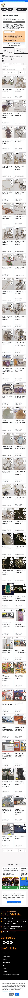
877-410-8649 (7, 18)
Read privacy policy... (7, 991)
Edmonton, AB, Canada (12, 19)
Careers (5, 971)
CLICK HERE (14, 37)
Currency (19, 19)
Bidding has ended (6, 97)
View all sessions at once (14, 45)
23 (20, 72)
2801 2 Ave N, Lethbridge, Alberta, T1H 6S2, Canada (14, 928)
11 (11, 72)
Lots (7, 875)
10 (8, 72)
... (6, 72)
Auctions (5, 959)
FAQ (4, 965)
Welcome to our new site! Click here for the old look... (14, 1)
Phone (4, 18)
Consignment (6, 962)
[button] (26, 4)
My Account (6, 953)
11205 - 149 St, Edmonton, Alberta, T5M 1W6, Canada (14, 922)
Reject (11, 994)
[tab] (8, 51)
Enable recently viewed (14, 902)
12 (14, 72)
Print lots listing (6, 59)
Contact (5, 968)
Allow (17, 994)
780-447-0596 (8, 918)
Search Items (6, 956)
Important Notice (9, 31)
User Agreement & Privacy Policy (11, 974)
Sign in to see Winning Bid (18, 97)
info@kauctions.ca (9, 932)
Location (5, 19)
